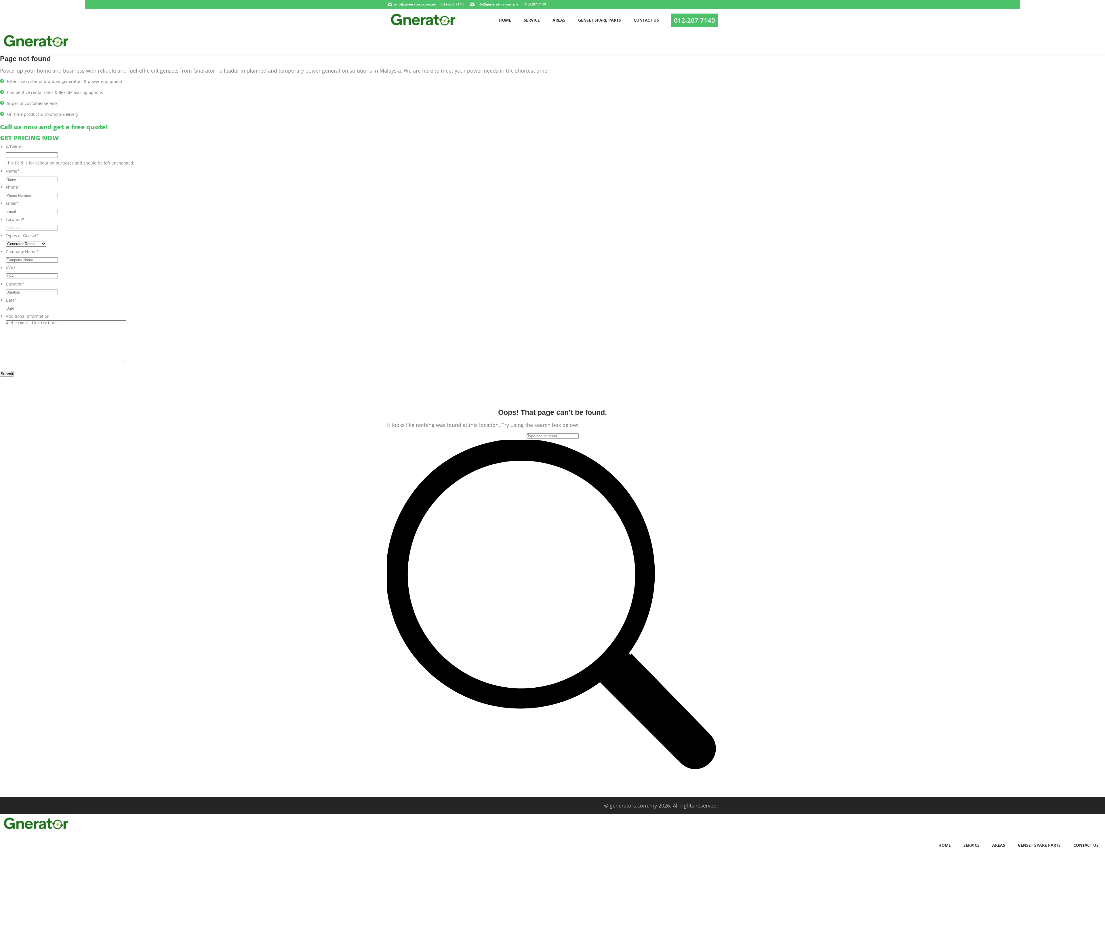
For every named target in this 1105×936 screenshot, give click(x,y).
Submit (7, 373)
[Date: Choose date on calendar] (1098, 308)
